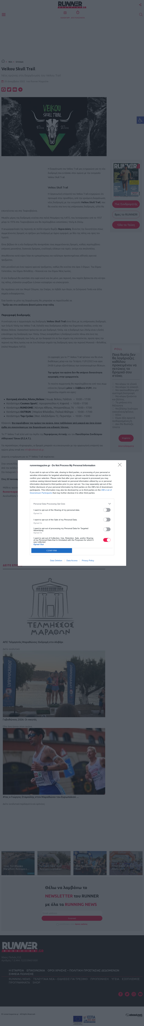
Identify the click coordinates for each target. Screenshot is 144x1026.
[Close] (120, 465)
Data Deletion (56, 560)
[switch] (107, 510)
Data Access (72, 560)
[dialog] (72, 513)
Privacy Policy (88, 560)
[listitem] (72, 503)
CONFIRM (52, 551)
